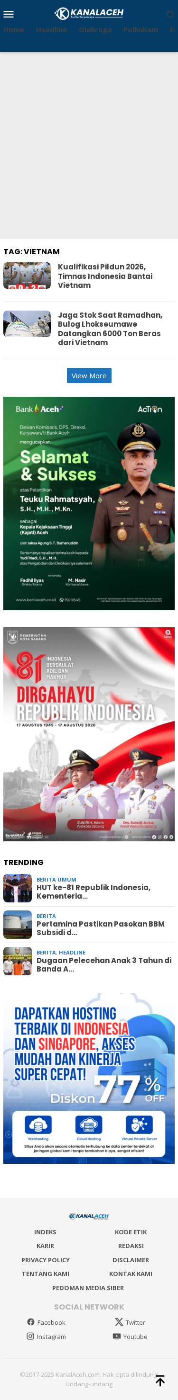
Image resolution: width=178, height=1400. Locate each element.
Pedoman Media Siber (88, 1288)
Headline (72, 952)
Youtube (135, 1336)
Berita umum (56, 879)
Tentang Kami (45, 1273)
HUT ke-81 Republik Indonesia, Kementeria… (93, 892)
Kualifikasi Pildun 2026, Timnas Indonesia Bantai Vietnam (105, 276)
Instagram (51, 1336)
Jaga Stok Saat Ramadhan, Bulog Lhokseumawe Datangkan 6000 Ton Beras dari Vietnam (110, 329)
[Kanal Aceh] (89, 13)
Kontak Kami (130, 1273)
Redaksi (131, 1245)
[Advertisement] (89, 145)
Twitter (135, 1322)
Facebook (51, 1322)
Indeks (45, 1232)
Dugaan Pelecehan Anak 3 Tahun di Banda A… (104, 964)
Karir (45, 1245)
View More (89, 375)
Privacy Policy (45, 1260)
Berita (46, 915)
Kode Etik (131, 1232)
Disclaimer (130, 1260)
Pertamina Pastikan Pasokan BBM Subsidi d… (101, 928)
